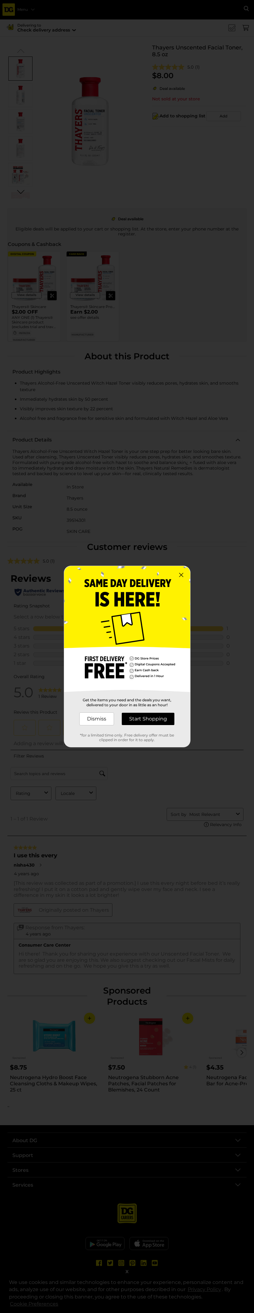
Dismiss (96, 719)
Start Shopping (148, 719)
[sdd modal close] (181, 575)
